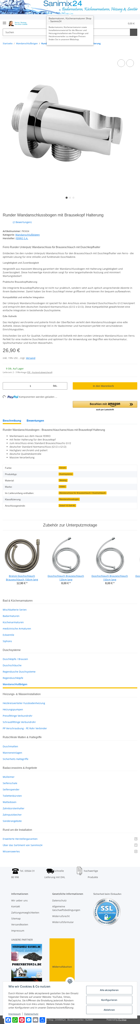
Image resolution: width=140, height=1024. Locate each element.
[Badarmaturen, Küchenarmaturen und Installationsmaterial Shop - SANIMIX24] (19, 23)
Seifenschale (10, 783)
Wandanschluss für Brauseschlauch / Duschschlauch (82, 493)
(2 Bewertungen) (26, 222)
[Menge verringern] (6, 385)
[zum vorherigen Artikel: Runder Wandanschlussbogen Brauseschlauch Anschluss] (126, 43)
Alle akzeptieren (109, 990)
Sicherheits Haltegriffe (15, 759)
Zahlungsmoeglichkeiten (25, 912)
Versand (30, 358)
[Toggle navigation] (4, 22)
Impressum (17, 930)
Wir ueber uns (19, 900)
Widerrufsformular (63, 922)
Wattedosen (9, 802)
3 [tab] (73, 198)
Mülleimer (9, 776)
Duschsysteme (65, 474)
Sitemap (16, 918)
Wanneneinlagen (12, 752)
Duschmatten (10, 746)
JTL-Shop (122, 1019)
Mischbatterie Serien (15, 609)
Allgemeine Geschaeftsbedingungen (66, 908)
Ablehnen (109, 1009)
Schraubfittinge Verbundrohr (19, 722)
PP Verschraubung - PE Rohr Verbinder (25, 728)
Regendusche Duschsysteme (19, 671)
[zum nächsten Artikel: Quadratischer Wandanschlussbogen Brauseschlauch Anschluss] (133, 43)
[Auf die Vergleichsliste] (121, 63)
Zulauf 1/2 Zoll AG (67, 505)
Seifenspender (11, 789)
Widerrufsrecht (61, 916)
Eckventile (8, 634)
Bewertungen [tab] (38, 420)
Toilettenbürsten (12, 795)
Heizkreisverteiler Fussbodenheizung (24, 703)
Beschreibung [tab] (13, 420)
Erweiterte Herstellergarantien (69, 838)
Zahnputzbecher (12, 814)
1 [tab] (67, 198)
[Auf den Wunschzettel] (130, 63)
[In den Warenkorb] (5, 55)
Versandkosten (19, 924)
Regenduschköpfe (13, 678)
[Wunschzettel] (114, 23)
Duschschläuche (12, 665)
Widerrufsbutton (62, 966)
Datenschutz (59, 900)
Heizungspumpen (13, 709)
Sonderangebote (12, 821)
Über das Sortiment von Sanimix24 (69, 845)
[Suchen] (133, 32)
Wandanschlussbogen (69, 499)
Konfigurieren (109, 999)
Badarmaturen (11, 616)
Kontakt (15, 906)
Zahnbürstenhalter (13, 808)
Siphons (7, 641)
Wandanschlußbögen (27, 234)
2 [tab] (70, 198)
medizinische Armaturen (17, 628)
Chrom (62, 468)
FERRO (62, 486)
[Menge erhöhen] (63, 385)
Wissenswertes (69, 851)
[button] (106, 23)
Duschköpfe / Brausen (15, 659)
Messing (63, 480)
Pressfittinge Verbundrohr (17, 715)
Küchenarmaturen (13, 622)
